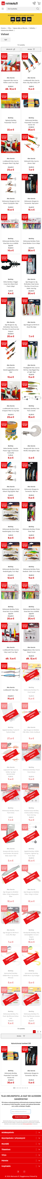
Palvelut (5, 1160)
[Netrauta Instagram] (24, 1172)
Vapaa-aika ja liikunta (20, 28)
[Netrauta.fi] (10, 3)
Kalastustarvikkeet (7, 30)
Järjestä (9, 49)
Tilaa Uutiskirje (21, 1117)
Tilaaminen (6, 1149)
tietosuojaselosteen (27, 1124)
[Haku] (37, 9)
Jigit (5, 39)
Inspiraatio (6, 1166)
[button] (3, 9)
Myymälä (5, 1144)
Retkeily (32, 28)
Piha (9, 28)
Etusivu (3, 28)
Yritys (4, 1155)
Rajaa (30, 49)
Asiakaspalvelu (8, 1132)
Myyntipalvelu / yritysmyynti (13, 1138)
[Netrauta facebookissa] (18, 1172)
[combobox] (23, 9)
